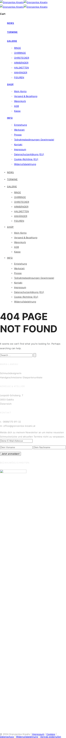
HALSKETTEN (21, 67)
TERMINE (12, 32)
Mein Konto (20, 91)
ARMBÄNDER (21, 62)
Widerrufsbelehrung (25, 164)
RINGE (17, 48)
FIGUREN (19, 77)
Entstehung (20, 124)
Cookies (50, 734)
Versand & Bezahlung (25, 96)
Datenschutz (7, 736)
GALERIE (12, 41)
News (10, 23)
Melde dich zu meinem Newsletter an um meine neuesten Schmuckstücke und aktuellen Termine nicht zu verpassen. (32, 434)
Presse (18, 134)
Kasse (17, 111)
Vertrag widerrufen (50, 736)
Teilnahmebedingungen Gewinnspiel (34, 139)
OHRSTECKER (21, 57)
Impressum (20, 149)
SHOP (10, 84)
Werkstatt (19, 129)
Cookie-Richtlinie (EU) (26, 159)
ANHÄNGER (20, 72)
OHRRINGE (20, 52)
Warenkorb (20, 101)
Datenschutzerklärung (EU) (29, 154)
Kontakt (18, 144)
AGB (16, 106)
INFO (10, 118)
